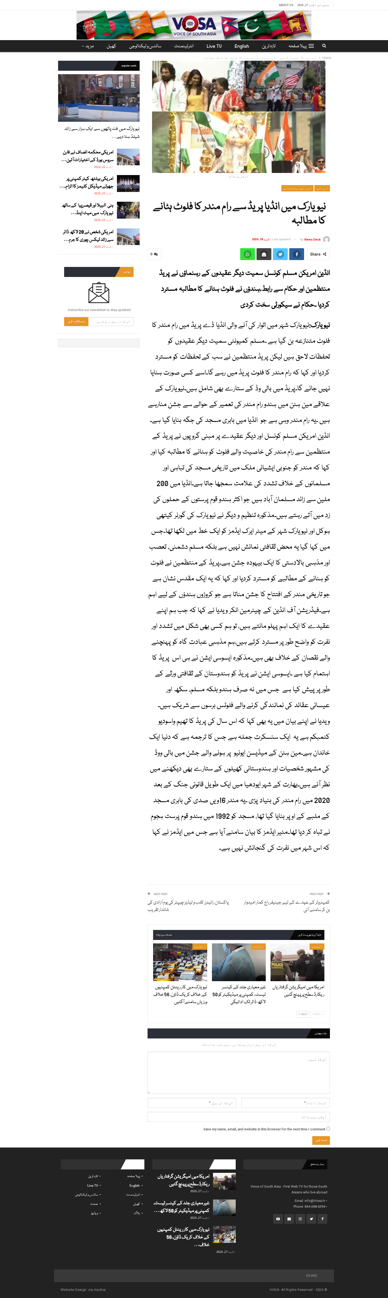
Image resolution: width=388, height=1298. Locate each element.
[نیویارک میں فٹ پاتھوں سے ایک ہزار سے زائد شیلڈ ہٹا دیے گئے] (99, 97)
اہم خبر (322, 188)
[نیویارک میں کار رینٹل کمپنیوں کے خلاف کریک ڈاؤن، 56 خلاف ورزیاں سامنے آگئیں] (180, 962)
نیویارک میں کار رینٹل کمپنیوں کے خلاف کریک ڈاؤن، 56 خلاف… (183, 1237)
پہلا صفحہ (297, 46)
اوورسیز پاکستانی (297, 188)
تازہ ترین (269, 46)
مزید (90, 46)
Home (312, 1276)
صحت (94, 1204)
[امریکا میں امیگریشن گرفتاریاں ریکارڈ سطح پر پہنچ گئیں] (297, 962)
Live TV (214, 46)
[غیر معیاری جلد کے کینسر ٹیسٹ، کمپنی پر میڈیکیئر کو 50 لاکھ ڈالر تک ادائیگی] (239, 962)
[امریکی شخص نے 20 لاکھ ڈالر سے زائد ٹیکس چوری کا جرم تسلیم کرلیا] (128, 236)
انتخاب (317, 946)
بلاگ (137, 1213)
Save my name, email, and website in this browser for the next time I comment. (263, 1129)
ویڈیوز (94, 1213)
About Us (286, 5)
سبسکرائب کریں (76, 321)
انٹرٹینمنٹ (184, 46)
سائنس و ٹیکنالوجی (145, 46)
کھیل (111, 46)
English (242, 46)
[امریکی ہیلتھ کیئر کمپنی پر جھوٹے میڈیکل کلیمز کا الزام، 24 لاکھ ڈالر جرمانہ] (128, 183)
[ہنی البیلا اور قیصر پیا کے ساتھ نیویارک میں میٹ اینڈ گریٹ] (128, 210)
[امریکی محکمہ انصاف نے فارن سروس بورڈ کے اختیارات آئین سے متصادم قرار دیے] (128, 157)
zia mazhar (97, 1290)
